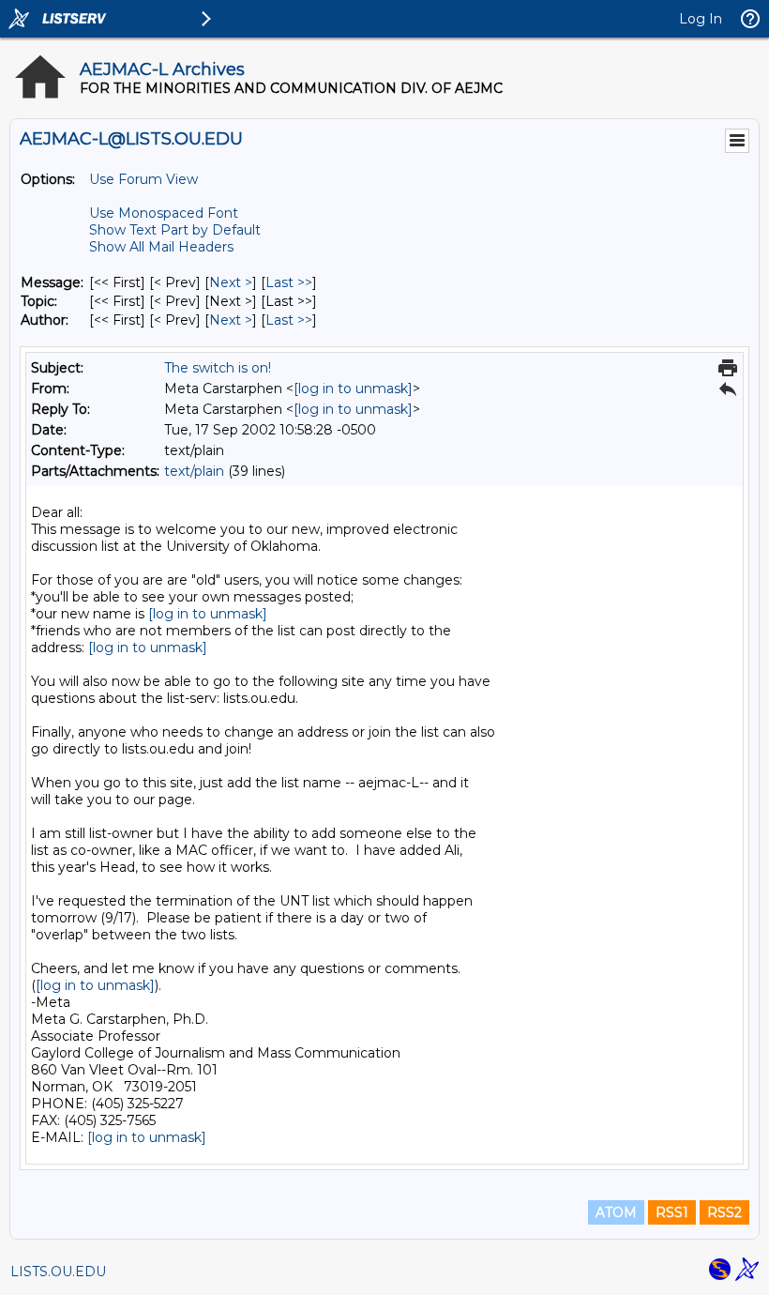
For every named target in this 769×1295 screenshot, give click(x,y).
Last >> (288, 282)
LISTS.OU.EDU (58, 1271)
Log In (700, 18)
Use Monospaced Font (163, 213)
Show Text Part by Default (175, 229)
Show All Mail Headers (161, 246)
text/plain (194, 471)
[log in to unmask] (353, 388)
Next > (230, 282)
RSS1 (672, 1212)
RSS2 (724, 1212)
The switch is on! (217, 367)
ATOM (616, 1212)
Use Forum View (143, 179)
